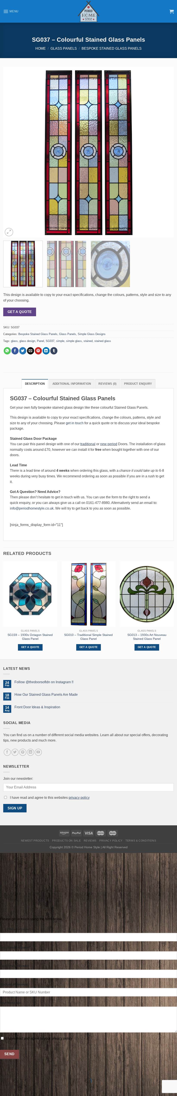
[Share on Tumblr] (53, 350)
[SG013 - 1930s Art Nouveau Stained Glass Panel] (147, 594)
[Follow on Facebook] (7, 752)
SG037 (50, 341)
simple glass (74, 341)
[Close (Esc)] (4, 1070)
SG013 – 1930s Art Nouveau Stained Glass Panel (146, 637)
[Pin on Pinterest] (38, 350)
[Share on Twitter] (22, 350)
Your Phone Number (14, 965)
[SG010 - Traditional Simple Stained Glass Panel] (88, 594)
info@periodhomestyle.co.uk (32, 508)
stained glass (102, 341)
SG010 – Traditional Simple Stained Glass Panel (88, 637)
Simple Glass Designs (92, 334)
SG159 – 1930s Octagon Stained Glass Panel (30, 637)
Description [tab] (35, 383)
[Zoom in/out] (17, 1070)
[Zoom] (9, 232)
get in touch (75, 423)
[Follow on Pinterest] (22, 752)
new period (108, 444)
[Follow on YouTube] (38, 752)
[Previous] (12, 152)
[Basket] (171, 11)
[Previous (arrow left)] (4, 1088)
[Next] (165, 152)
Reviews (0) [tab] (107, 383)
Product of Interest (14, 984)
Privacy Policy (111, 840)
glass (14, 341)
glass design (27, 341)
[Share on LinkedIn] (46, 350)
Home (40, 48)
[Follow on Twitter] (15, 752)
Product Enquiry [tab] (138, 383)
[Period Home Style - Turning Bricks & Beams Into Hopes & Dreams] (88, 11)
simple (60, 341)
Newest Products (35, 840)
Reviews (90, 840)
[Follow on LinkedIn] (30, 752)
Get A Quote (20, 312)
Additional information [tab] (71, 383)
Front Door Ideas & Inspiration (37, 707)
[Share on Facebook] (15, 350)
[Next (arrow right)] (17, 1088)
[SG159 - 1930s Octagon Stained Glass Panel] (30, 594)
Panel (40, 341)
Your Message (10, 1002)
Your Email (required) (15, 947)
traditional (87, 444)
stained (88, 341)
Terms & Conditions (140, 840)
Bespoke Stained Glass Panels (112, 48)
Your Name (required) (15, 929)
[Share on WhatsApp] (7, 350)
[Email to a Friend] (30, 350)
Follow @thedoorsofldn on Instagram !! (43, 682)
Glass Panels (64, 48)
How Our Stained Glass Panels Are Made (46, 694)
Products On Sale (66, 840)
